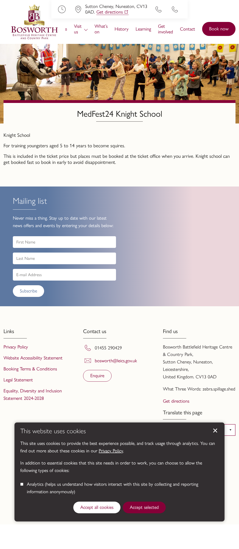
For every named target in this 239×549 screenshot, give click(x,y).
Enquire (97, 375)
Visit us (78, 29)
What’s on (101, 29)
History (122, 29)
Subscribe (28, 291)
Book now (218, 29)
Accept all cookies (96, 507)
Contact (187, 29)
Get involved (165, 29)
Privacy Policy (111, 451)
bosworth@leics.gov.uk (116, 360)
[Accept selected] (215, 430)
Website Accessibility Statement (33, 358)
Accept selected (144, 507)
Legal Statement (18, 380)
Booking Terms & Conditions (30, 369)
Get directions (109, 12)
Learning (143, 29)
